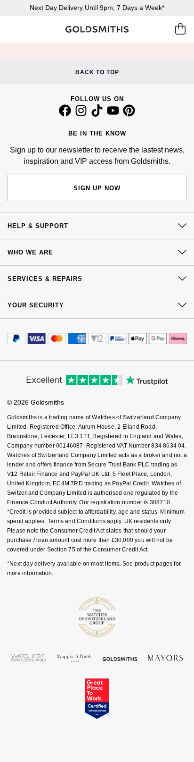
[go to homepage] (97, 29)
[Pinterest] (129, 114)
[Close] (116, 51)
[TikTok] (97, 114)
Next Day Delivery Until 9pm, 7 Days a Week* (97, 7)
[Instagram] (81, 114)
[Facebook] (65, 114)
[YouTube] (113, 114)
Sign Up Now (97, 188)
